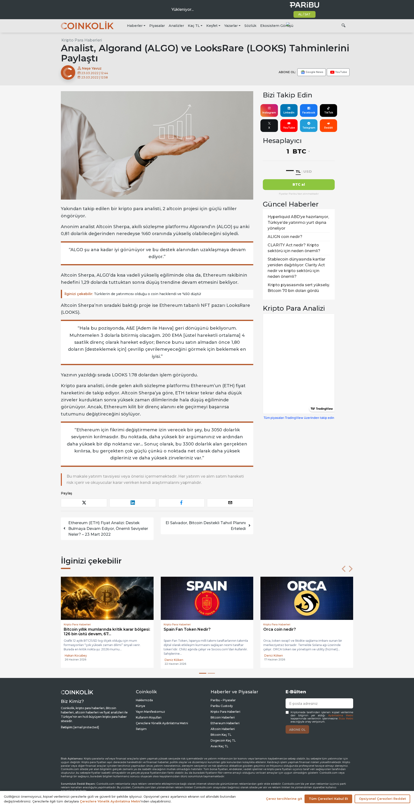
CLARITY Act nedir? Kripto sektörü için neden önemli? (294, 248)
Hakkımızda (144, 700)
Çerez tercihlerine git (284, 799)
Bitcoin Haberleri (223, 717)
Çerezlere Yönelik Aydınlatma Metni (162, 723)
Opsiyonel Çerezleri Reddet (382, 799)
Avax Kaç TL (219, 746)
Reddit (328, 127)
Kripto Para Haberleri (81, 40)
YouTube (289, 127)
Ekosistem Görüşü (276, 26)
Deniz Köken (74, 660)
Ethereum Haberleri (225, 723)
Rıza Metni (346, 718)
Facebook (308, 112)
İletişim (141, 729)
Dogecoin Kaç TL (223, 740)
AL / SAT (304, 14)
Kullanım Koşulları (148, 717)
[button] (343, 569)
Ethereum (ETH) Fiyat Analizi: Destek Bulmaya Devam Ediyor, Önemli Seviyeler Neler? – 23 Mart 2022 (108, 529)
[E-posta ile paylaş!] (230, 503)
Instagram (269, 112)
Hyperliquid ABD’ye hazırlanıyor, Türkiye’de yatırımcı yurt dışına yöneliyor (298, 222)
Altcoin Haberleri (223, 729)
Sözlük (250, 26)
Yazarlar (231, 26)
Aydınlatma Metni (340, 715)
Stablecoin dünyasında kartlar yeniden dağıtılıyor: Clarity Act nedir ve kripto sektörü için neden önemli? (296, 268)
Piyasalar (157, 26)
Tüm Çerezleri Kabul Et (328, 799)
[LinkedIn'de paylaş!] (132, 503)
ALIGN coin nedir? (285, 236)
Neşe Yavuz (91, 68)
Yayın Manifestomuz (150, 711)
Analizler (176, 26)
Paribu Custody (222, 706)
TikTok (328, 112)
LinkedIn (288, 112)
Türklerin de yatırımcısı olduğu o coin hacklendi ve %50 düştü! (132, 294)
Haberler (135, 26)
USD (307, 171)
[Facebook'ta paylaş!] (181, 503)
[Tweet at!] (84, 503)
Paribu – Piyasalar (223, 700)
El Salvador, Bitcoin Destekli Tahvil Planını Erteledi (206, 526)
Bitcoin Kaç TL (221, 734)
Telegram (308, 127)
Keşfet (212, 26)
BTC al (299, 184)
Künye (140, 706)
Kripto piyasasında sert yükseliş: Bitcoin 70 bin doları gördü (299, 288)
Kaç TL (194, 26)
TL (298, 171)
